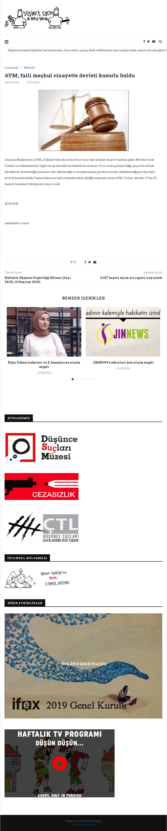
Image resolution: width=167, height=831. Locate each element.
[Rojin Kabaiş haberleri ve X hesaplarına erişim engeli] (44, 332)
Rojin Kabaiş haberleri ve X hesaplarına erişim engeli (44, 364)
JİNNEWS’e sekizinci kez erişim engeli (123, 362)
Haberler (29, 68)
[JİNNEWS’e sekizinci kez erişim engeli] (123, 332)
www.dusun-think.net (83, 824)
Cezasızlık (11, 68)
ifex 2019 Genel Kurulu (83, 663)
